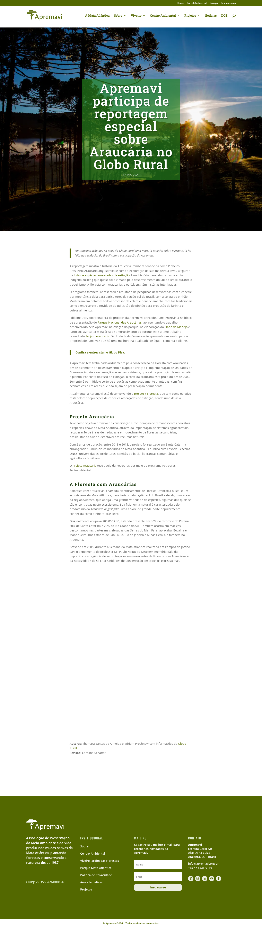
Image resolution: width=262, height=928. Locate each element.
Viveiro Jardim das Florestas (99, 861)
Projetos (190, 15)
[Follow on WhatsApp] (190, 878)
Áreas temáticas (91, 882)
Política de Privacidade (96, 875)
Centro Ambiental (163, 15)
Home (180, 3)
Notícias (211, 15)
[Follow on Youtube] (211, 878)
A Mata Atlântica (97, 15)
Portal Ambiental (197, 3)
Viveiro (136, 15)
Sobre (118, 15)
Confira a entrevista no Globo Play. (100, 352)
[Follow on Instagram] (197, 878)
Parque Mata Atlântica (96, 868)
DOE (224, 15)
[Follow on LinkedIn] (204, 878)
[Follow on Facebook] (218, 878)
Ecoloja (214, 3)
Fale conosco (228, 3)
